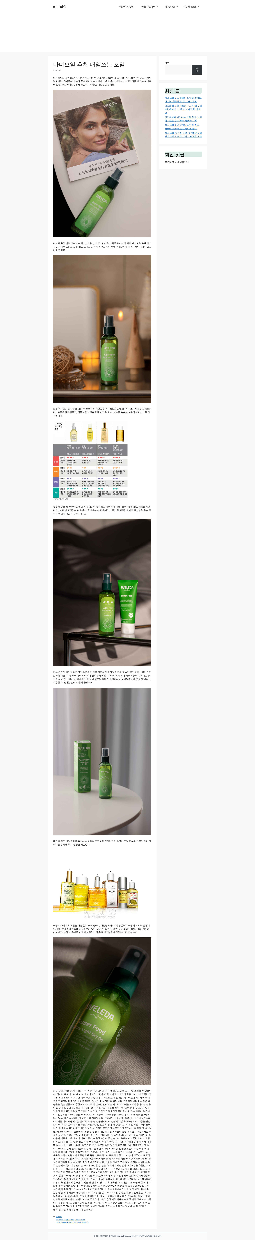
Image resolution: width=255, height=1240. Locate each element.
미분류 (59, 1216)
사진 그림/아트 (148, 6)
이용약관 (157, 1236)
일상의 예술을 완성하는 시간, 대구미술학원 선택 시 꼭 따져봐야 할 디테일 (183, 109)
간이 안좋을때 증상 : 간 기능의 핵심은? (72, 1222)
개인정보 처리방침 (144, 1236)
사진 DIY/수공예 (126, 6)
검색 (167, 62)
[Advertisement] (127, 33)
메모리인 (59, 7)
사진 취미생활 (189, 6)
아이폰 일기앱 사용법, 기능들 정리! (70, 1219)
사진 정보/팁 (169, 6)
